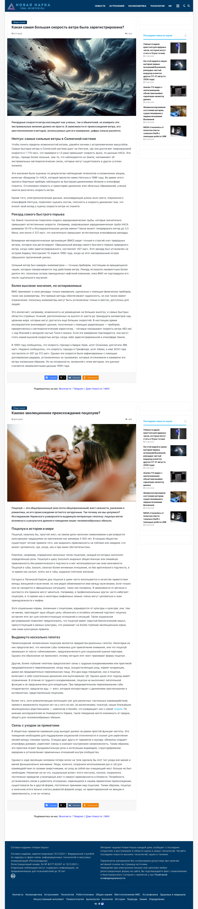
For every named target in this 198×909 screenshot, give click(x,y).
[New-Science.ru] (29, 6)
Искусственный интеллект (49, 899)
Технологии (157, 6)
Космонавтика (137, 6)
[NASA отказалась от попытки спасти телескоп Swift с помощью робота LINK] (178, 131)
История (120, 899)
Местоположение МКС (127, 894)
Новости (100, 6)
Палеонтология (75, 899)
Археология (93, 899)
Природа (132, 899)
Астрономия (116, 6)
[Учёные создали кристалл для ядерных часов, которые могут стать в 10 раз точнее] (178, 48)
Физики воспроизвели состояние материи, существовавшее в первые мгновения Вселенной (154, 113)
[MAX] (102, 904)
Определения (156, 899)
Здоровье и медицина (173, 894)
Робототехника (85, 894)
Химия (143, 899)
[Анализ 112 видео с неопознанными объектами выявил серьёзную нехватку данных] (178, 91)
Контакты (17, 894)
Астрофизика (150, 894)
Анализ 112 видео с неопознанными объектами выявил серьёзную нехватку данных (153, 93)
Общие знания (19, 22)
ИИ (170, 6)
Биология (107, 899)
